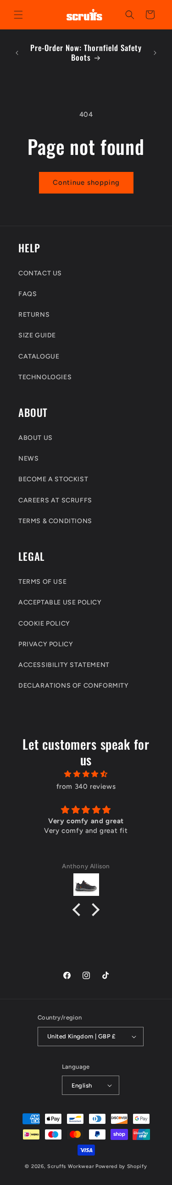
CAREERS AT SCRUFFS (55, 500)
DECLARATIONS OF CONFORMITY (73, 685)
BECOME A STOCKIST (53, 479)
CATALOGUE (38, 356)
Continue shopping (86, 182)
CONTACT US (40, 273)
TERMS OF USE (42, 582)
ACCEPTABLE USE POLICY (60, 602)
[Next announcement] (155, 53)
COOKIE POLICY (44, 623)
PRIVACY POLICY (45, 644)
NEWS (28, 458)
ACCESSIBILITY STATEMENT (64, 665)
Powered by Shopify (121, 1166)
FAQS (27, 294)
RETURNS (34, 315)
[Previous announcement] (17, 53)
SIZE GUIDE (37, 335)
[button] (18, 15)
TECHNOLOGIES (45, 377)
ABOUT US (35, 438)
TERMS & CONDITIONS (55, 521)
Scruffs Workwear (70, 1166)
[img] (86, 774)
